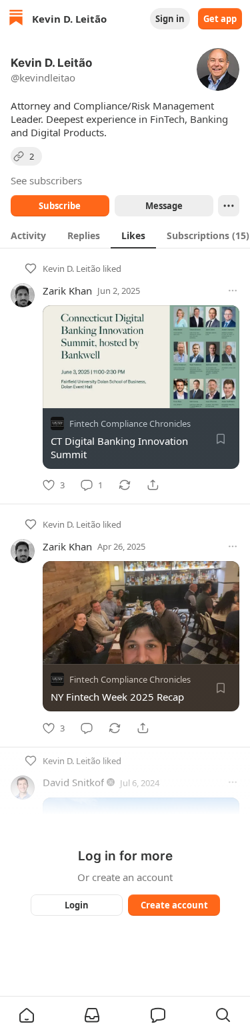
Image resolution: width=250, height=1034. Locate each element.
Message (163, 206)
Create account (173, 905)
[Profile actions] (228, 205)
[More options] (232, 290)
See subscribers (46, 180)
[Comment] (86, 728)
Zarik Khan (67, 290)
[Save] (220, 439)
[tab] (28, 235)
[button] (26, 1015)
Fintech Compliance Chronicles (130, 423)
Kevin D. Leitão (72, 269)
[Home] (16, 19)
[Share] (152, 485)
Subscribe (60, 206)
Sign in (170, 19)
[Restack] (124, 485)
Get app (220, 19)
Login (77, 905)
